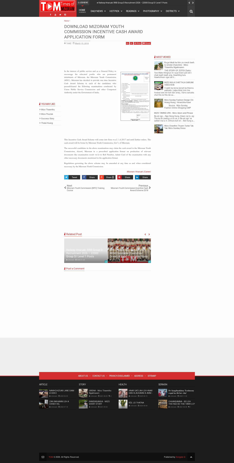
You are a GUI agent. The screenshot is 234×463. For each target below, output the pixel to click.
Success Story (47, 118)
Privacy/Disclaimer (119, 375)
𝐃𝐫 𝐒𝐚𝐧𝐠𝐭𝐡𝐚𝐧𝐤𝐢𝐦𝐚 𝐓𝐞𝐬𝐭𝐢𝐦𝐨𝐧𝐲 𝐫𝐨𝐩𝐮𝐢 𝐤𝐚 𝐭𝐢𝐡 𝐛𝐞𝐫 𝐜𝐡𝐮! (181, 391)
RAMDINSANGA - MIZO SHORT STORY (99, 402)
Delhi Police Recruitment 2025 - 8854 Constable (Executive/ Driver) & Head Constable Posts (129, 253)
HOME (82, 11)
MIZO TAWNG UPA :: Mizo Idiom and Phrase (173, 113)
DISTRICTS (171, 11)
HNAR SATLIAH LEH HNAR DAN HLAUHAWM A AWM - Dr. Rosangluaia (141, 393)
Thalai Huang (47, 123)
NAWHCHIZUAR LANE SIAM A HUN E (61, 391)
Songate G (180, 456)
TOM (51, 456)
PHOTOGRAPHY (151, 11)
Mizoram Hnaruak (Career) (139, 171)
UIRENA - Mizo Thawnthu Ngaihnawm (100, 391)
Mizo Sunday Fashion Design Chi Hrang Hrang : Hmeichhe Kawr (178, 101)
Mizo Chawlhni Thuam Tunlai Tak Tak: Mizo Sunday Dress (178, 127)
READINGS (131, 11)
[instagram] (65, 14)
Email (147, 43)
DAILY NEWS (97, 11)
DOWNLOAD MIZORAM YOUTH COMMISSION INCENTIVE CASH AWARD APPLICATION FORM (103, 32)
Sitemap (152, 375)
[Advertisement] (107, 58)
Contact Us (98, 375)
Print (139, 43)
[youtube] (55, 14)
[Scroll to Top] (191, 457)
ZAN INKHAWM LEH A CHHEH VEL (59, 402)
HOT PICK (114, 11)
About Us (83, 375)
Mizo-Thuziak (47, 114)
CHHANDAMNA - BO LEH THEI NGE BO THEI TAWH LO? (181, 402)
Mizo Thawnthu (48, 109)
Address (138, 375)
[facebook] (50, 14)
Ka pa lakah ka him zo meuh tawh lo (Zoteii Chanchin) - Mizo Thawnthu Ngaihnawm (179, 65)
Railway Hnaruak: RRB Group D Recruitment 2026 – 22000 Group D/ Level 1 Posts (133, 3)
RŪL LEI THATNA (136, 402)
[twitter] (60, 14)
